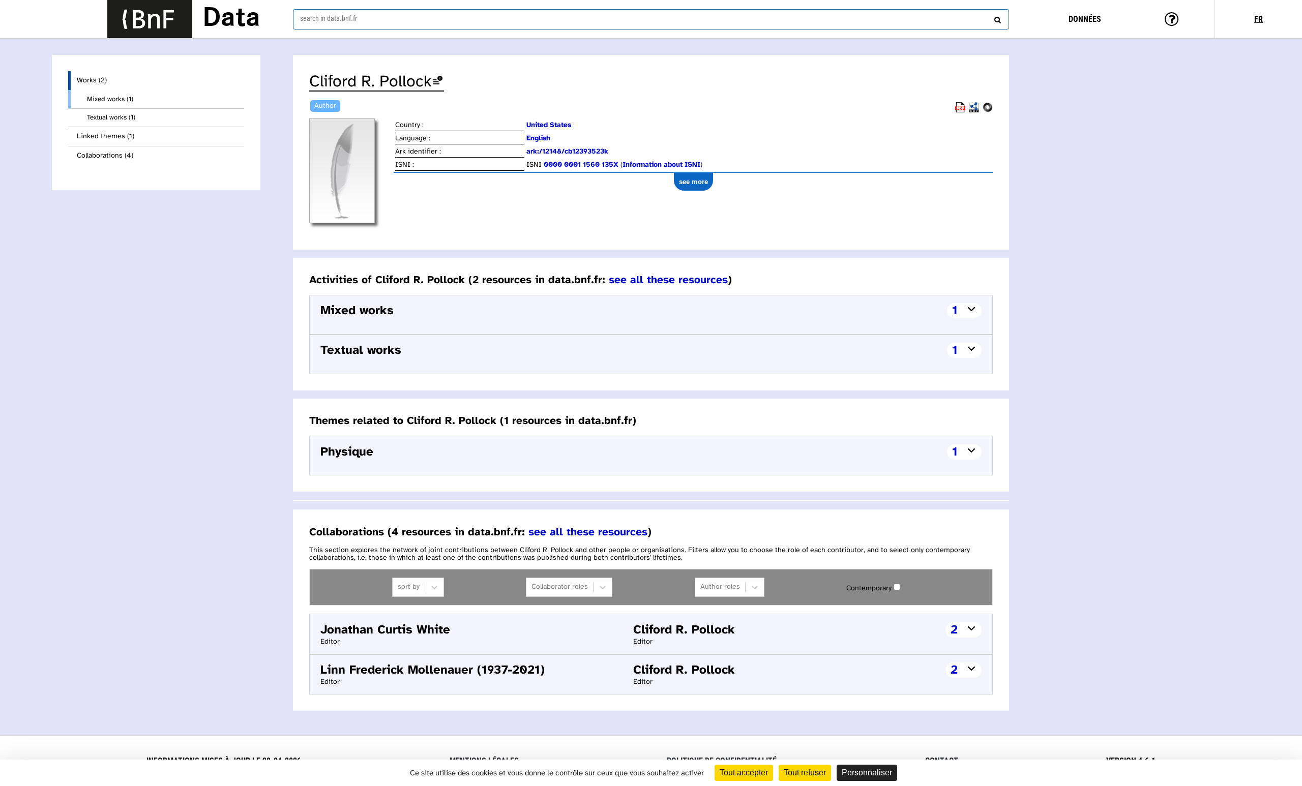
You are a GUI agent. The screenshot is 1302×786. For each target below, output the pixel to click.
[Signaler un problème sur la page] (438, 82)
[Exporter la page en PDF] (960, 110)
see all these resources (668, 280)
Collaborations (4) (105, 156)
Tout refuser (805, 772)
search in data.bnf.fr (328, 18)
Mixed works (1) (110, 99)
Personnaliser (867, 772)
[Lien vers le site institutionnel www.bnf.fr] (149, 19)
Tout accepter (744, 772)
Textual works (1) (111, 117)
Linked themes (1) (105, 136)
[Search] (996, 18)
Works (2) (92, 80)
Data (231, 19)
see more (693, 182)
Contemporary (869, 588)
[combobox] (651, 19)
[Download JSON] (988, 110)
